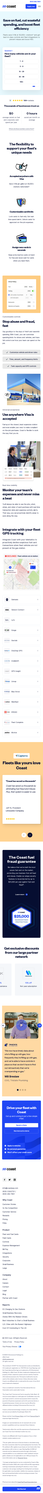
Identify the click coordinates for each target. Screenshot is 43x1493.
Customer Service (9, 1212)
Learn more (19, 894)
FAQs (5, 1223)
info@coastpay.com (10, 1188)
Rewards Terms (22, 1458)
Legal (5, 1290)
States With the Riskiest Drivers (15, 1317)
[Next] (30, 835)
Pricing (5, 1219)
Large (5, 1268)
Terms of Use (7, 1342)
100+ (21, 82)
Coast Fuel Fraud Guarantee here (27, 1482)
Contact (6, 1287)
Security (6, 1257)
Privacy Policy (19, 1342)
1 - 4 (21, 61)
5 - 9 (21, 66)
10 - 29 (21, 71)
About (5, 1279)
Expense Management (11, 1245)
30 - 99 (21, 77)
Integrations (7, 1253)
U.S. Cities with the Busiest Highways (17, 1324)
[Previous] (24, 835)
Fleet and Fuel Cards (10, 1234)
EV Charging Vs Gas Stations (14, 1309)
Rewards (6, 1215)
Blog (4, 1294)
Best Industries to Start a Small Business (18, 1320)
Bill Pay (5, 1249)
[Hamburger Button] (39, 6)
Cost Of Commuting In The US (14, 1328)
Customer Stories (9, 1204)
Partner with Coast (10, 1298)
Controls (6, 1242)
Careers (5, 1283)
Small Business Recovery (12, 1313)
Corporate (6, 1261)
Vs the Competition (10, 1208)
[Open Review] (21, 755)
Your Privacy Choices (10, 1346)
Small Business (8, 1264)
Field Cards (7, 1238)
